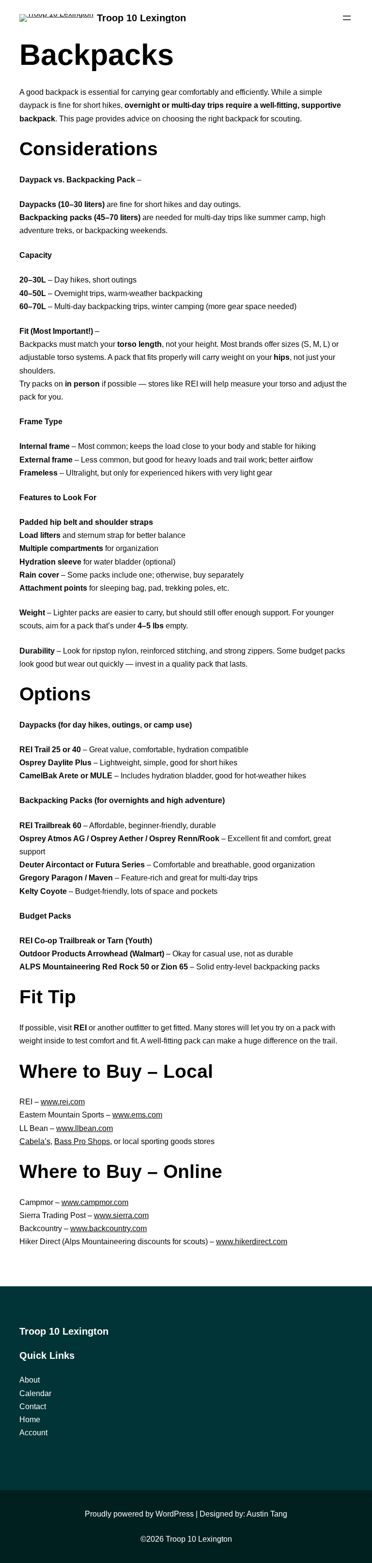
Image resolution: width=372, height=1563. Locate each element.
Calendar (35, 1393)
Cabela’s (34, 1141)
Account (33, 1433)
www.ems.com (137, 1115)
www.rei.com (63, 1102)
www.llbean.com (84, 1128)
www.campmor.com (95, 1202)
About (29, 1380)
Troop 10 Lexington (141, 18)
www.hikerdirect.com (251, 1241)
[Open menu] (347, 18)
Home (29, 1419)
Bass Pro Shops (82, 1141)
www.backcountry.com (108, 1228)
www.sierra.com (121, 1215)
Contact (32, 1406)
